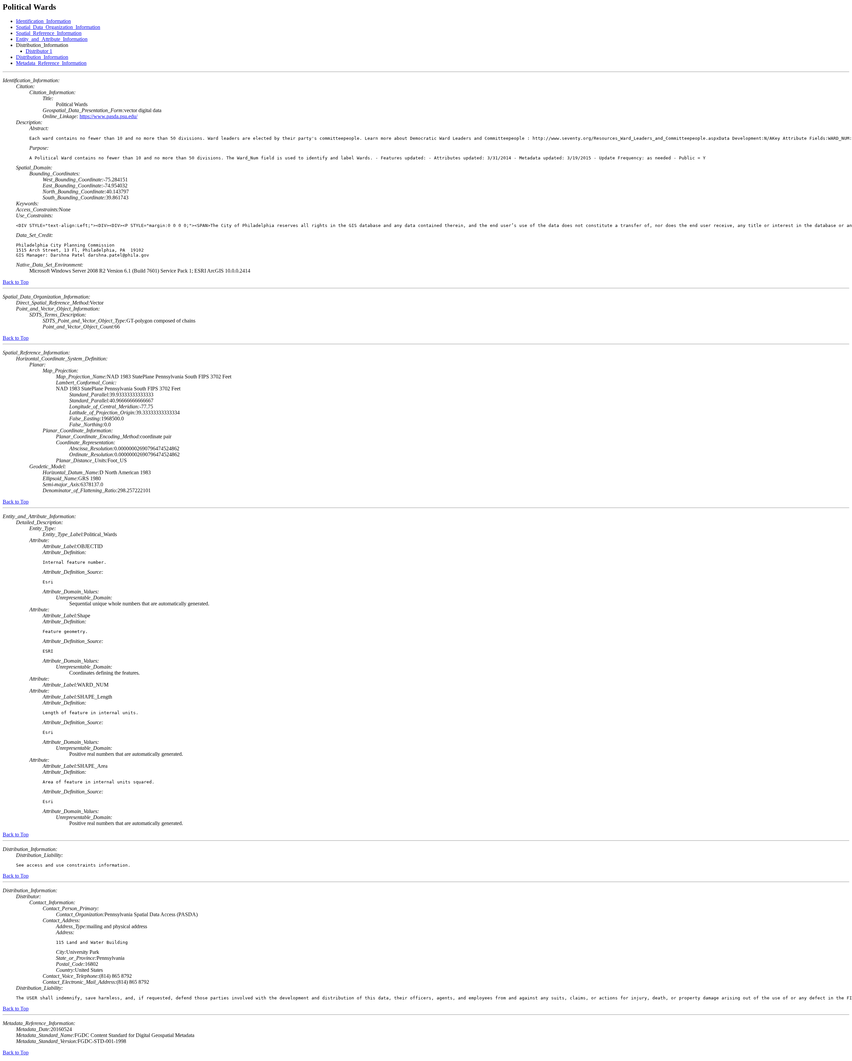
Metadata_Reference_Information (51, 63)
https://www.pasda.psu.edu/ (108, 116)
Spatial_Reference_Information (49, 33)
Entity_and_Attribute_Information (52, 39)
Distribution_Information (42, 57)
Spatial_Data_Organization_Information (58, 27)
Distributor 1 (39, 51)
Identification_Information (43, 21)
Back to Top (16, 282)
